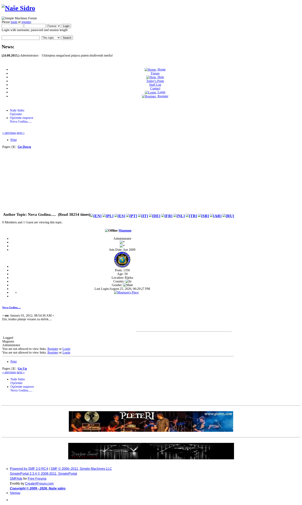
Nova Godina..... (21, 121)
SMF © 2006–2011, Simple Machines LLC (81, 468)
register (26, 22)
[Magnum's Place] (126, 292)
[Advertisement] (118, 179)
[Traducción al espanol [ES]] (119, 216)
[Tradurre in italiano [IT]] (143, 216)
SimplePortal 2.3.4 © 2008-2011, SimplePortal (43, 473)
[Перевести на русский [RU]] (228, 216)
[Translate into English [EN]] (95, 216)
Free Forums (37, 478)
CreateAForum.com (39, 483)
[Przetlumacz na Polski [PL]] (108, 216)
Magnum (125, 230)
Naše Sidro (17, 110)
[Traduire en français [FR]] (166, 216)
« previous (9, 133)
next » (21, 133)
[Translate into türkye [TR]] (191, 216)
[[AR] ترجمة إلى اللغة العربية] (215, 216)
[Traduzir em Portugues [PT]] (131, 216)
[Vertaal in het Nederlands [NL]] (179, 216)
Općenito (16, 114)
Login (66, 349)
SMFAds (16, 478)
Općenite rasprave (21, 118)
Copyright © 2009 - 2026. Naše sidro (38, 488)
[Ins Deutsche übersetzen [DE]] (154, 216)
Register (52, 349)
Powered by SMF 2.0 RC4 (29, 468)
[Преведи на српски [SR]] (203, 216)
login (14, 22)
